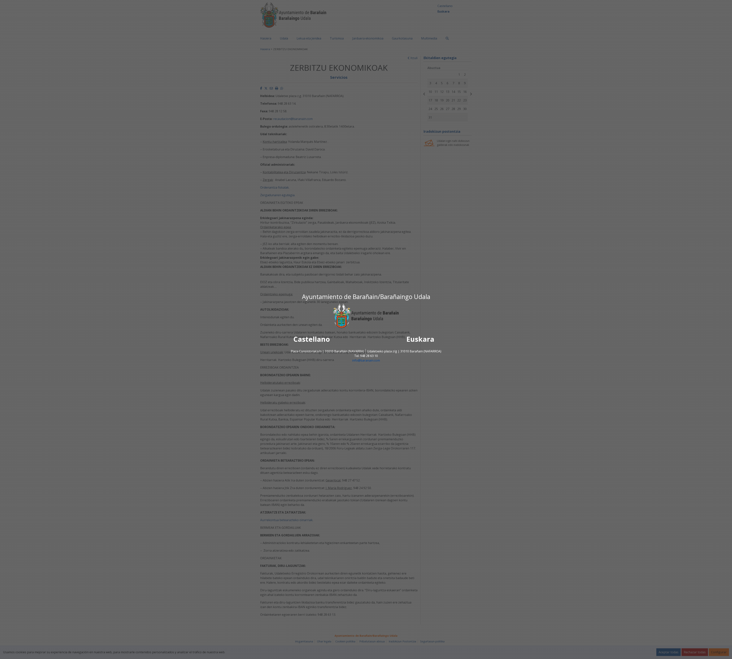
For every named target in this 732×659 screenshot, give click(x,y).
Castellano (311, 339)
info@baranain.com (366, 360)
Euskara (420, 339)
